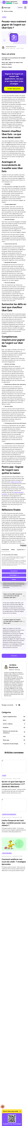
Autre (4, 17)
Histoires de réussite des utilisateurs (10, 732)
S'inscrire (14, 655)
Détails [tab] (13, 549)
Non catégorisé (6, 853)
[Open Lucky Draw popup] (3, 1106)
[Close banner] (1, 2)
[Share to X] (16, 705)
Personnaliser (13, 575)
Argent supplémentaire (10, 716)
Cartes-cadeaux (8, 724)
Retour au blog (8, 11)
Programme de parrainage (10, 743)
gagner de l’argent (16, 482)
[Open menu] (25, 8)
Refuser (14, 579)
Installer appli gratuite (14, 88)
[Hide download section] (20, 1111)
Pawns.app (6, 740)
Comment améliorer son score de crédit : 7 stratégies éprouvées (14, 861)
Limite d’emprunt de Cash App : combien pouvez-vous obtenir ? (14, 823)
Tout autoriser (14, 571)
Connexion (20, 7)
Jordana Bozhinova (10, 46)
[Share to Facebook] (19, 705)
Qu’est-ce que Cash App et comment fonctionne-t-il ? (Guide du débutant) (13, 784)
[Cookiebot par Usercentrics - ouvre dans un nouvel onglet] (20, 546)
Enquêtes (6, 727)
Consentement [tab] (5, 549)
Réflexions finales (7, 67)
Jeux (4, 736)
